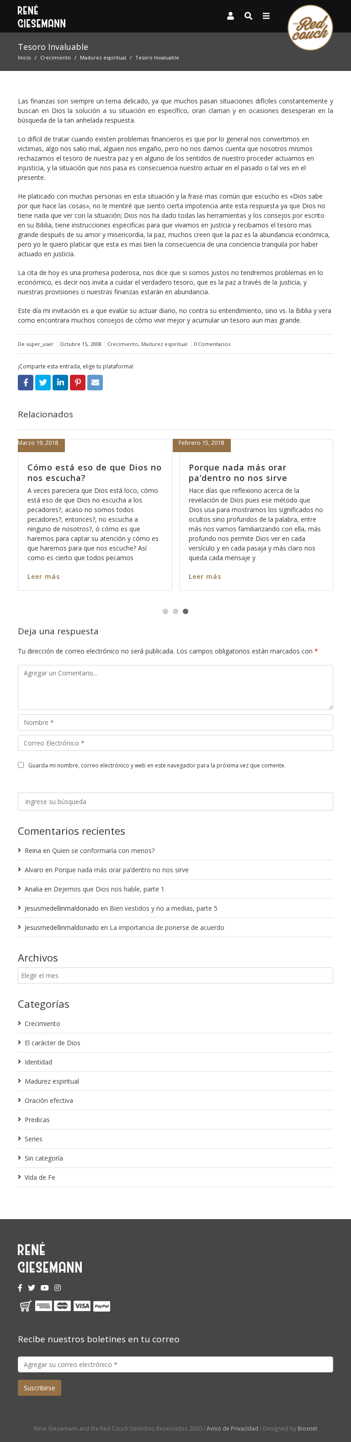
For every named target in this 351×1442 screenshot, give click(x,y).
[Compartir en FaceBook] (25, 382)
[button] (165, 611)
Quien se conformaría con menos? (103, 850)
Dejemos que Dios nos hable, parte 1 (109, 889)
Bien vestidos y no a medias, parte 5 (164, 908)
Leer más (19, 576)
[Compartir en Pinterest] (77, 382)
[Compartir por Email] (95, 382)
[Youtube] (45, 1287)
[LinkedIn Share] (60, 382)
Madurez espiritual (103, 57)
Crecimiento (55, 57)
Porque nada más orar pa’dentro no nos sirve (52, 472)
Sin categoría (44, 1158)
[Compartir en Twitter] (43, 382)
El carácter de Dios (52, 1042)
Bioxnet (307, 1428)
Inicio (24, 57)
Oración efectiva (49, 1100)
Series (34, 1138)
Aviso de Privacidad (232, 1428)
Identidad (38, 1062)
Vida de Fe (40, 1177)
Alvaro (34, 869)
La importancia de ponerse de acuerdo (167, 927)
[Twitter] (31, 1287)
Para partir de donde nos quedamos (219, 472)
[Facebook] (20, 1287)
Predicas (37, 1119)
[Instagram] (57, 1287)
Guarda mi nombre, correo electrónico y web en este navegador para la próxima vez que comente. (157, 765)
